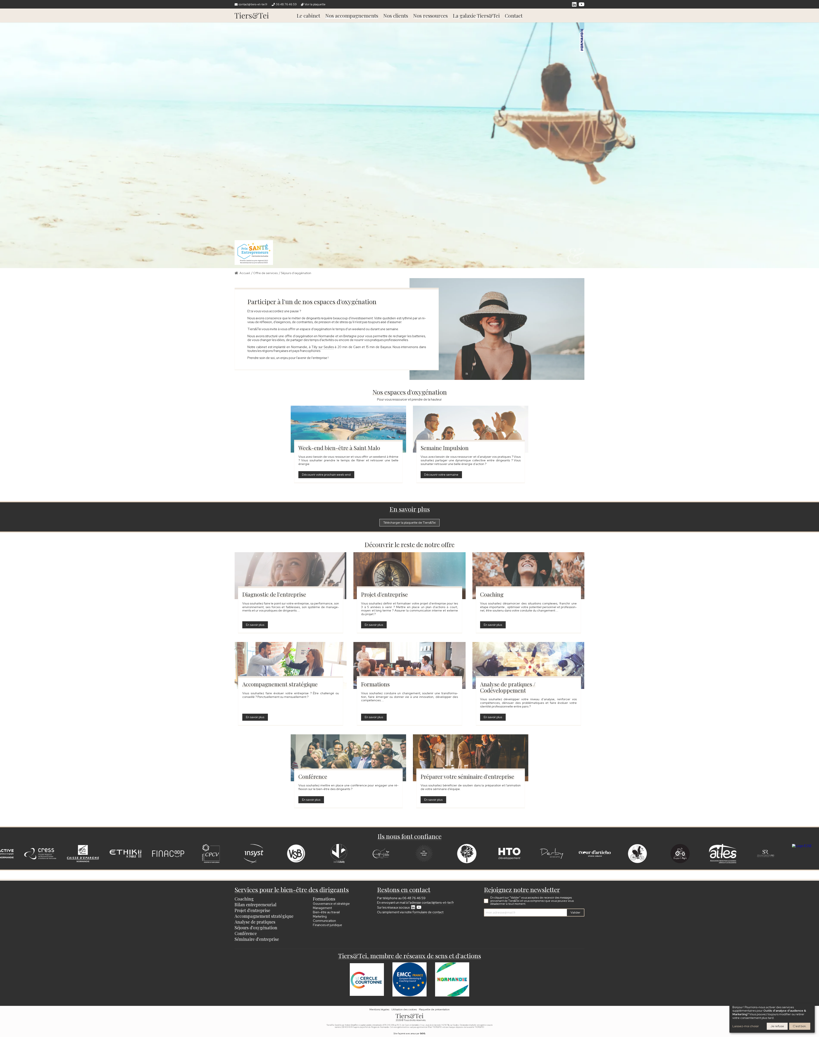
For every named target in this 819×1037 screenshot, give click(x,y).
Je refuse (777, 1026)
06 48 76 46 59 (413, 898)
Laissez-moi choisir (745, 1026)
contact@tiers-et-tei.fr (438, 902)
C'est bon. (800, 1026)
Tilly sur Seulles (322, 347)
